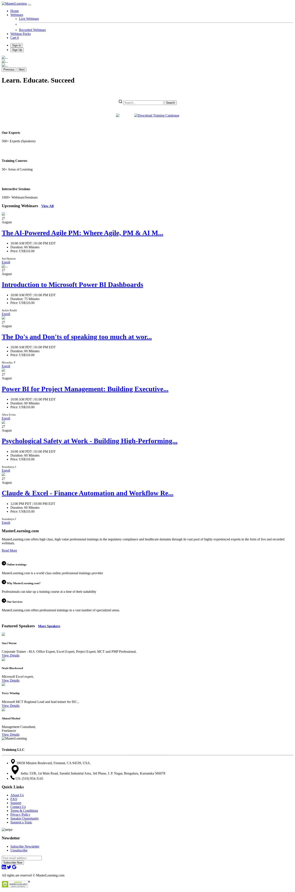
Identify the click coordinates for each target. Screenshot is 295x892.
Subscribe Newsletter (24, 846)
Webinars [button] (16, 15)
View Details (10, 655)
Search (170, 102)
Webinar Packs (20, 34)
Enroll (6, 262)
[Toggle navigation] (29, 4)
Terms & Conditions (24, 810)
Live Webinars (29, 18)
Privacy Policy (20, 814)
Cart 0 (14, 37)
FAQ (13, 799)
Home (14, 11)
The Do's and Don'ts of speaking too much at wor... (77, 337)
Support (15, 803)
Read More (9, 550)
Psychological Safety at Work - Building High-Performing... (90, 441)
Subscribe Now (12, 862)
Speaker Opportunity (24, 818)
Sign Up (17, 50)
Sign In (16, 45)
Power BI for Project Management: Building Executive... (85, 389)
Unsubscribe (18, 850)
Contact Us (18, 807)
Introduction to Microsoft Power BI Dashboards (72, 284)
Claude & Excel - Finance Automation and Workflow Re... (87, 493)
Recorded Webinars (32, 30)
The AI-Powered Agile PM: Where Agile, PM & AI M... (82, 233)
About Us (17, 795)
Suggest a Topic (21, 822)
